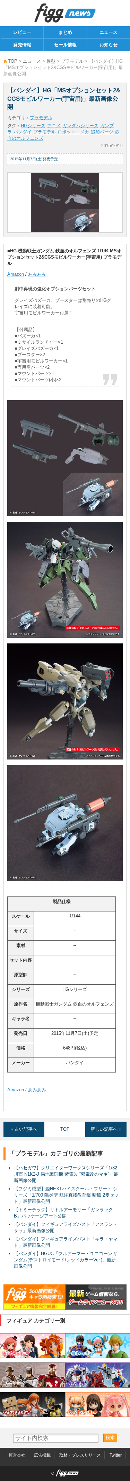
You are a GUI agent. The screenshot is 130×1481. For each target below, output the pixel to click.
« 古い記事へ (24, 1129)
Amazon (15, 274)
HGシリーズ (33, 125)
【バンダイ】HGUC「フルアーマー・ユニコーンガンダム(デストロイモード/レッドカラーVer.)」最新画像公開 (65, 1260)
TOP (12, 61)
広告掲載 (42, 1455)
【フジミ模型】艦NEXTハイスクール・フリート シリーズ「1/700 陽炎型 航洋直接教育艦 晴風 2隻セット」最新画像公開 (66, 1195)
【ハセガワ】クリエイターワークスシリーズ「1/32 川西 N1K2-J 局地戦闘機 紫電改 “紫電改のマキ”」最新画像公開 (66, 1174)
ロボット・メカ (73, 132)
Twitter (116, 1455)
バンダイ (23, 132)
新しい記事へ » (105, 1129)
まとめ (65, 32)
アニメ (54, 125)
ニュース (108, 32)
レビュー (22, 32)
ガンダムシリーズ (80, 125)
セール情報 (65, 44)
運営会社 (17, 1455)
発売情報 (22, 44)
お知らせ (108, 44)
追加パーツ (102, 132)
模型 (50, 61)
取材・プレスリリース (80, 1455)
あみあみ (37, 274)
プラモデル (72, 61)
